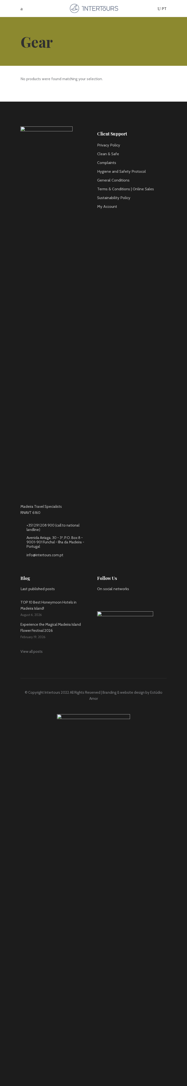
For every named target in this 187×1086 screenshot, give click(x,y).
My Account (107, 206)
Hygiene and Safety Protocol (121, 171)
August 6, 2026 (31, 615)
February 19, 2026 (33, 637)
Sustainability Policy (113, 197)
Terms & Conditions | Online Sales (125, 189)
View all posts (31, 651)
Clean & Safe (108, 154)
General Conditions (113, 180)
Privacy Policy (108, 145)
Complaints (106, 162)
